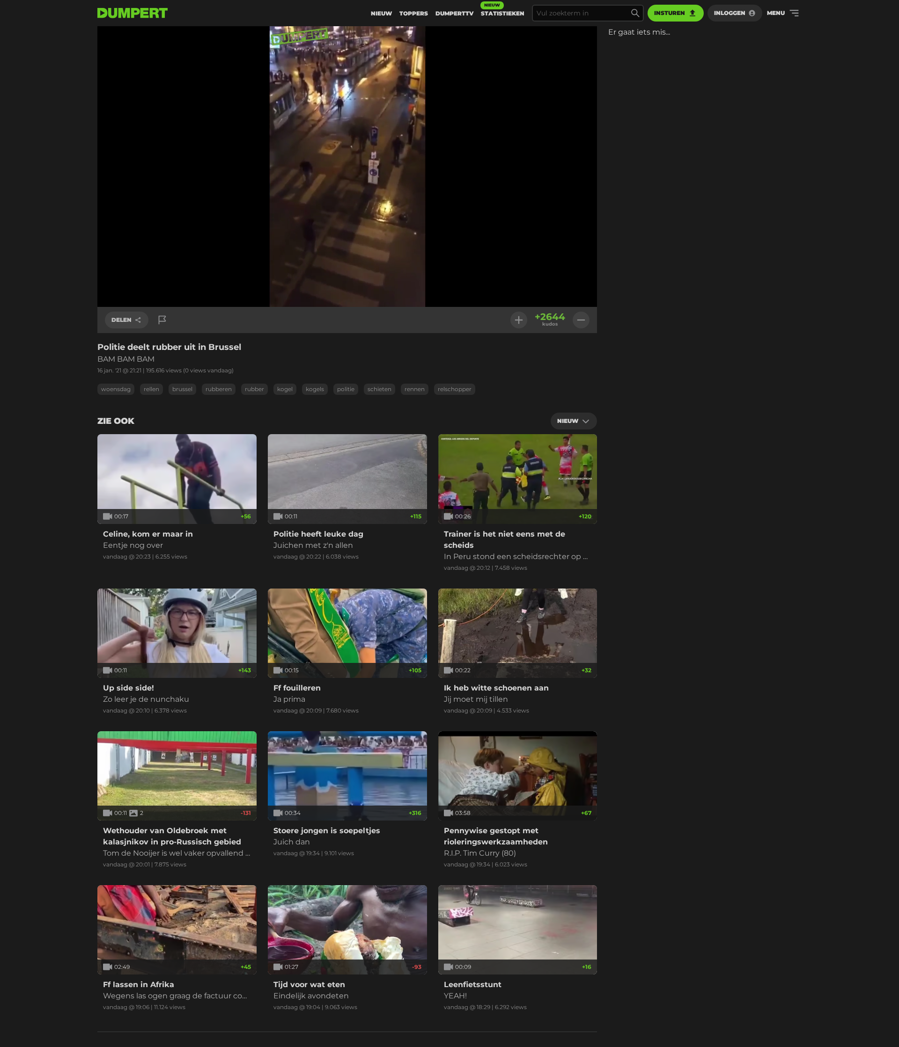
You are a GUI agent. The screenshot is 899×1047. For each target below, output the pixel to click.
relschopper (455, 389)
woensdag (116, 389)
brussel (182, 389)
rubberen (219, 389)
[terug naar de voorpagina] (132, 13)
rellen (151, 389)
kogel (285, 389)
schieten (379, 389)
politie (345, 389)
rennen (415, 389)
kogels (315, 389)
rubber (254, 389)
